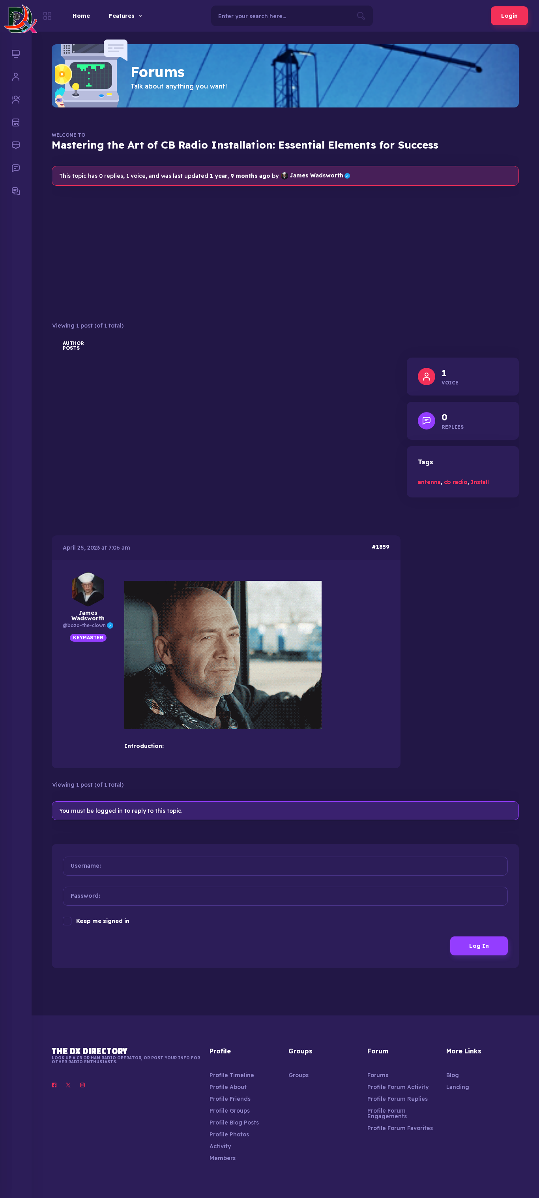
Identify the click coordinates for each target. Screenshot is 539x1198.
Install (480, 482)
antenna (429, 482)
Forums (377, 1075)
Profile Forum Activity (398, 1087)
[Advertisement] (285, 253)
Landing (457, 1087)
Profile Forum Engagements (387, 1113)
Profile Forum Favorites (400, 1128)
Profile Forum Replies (397, 1099)
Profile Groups (230, 1110)
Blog (452, 1075)
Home (81, 15)
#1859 (380, 547)
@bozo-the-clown (88, 625)
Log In (479, 945)
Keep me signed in (102, 921)
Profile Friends (230, 1099)
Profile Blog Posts (234, 1122)
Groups (298, 1075)
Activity (220, 1146)
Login (509, 15)
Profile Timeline (232, 1075)
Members (223, 1158)
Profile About (228, 1087)
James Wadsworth (320, 176)
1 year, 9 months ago (240, 176)
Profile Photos (229, 1134)
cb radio (456, 482)
